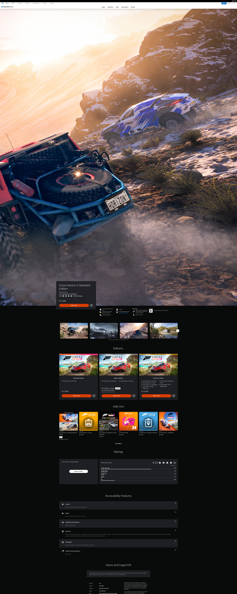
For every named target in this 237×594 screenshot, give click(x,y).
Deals (117, 7)
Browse (133, 7)
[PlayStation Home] (2, 3)
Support (52, 3)
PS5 (13, 3)
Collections (110, 7)
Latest (103, 7)
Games (19, 3)
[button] (123, 313)
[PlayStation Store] (7, 7)
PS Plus (27, 3)
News (44, 3)
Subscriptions (124, 7)
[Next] (177, 330)
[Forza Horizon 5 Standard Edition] (74, 331)
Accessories (36, 3)
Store (6, 3)
